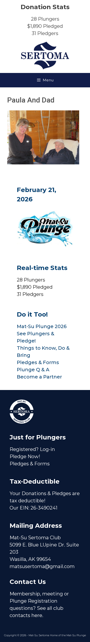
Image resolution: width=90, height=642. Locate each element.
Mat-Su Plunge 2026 (41, 326)
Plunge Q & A (33, 369)
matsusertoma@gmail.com (42, 566)
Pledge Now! (25, 456)
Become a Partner (39, 377)
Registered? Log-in (32, 449)
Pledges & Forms (38, 362)
